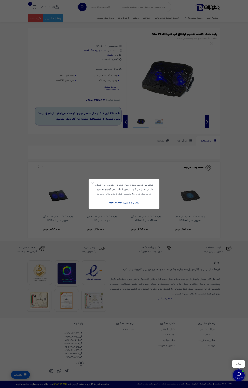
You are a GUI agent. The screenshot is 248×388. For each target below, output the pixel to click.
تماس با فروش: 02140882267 (124, 202)
